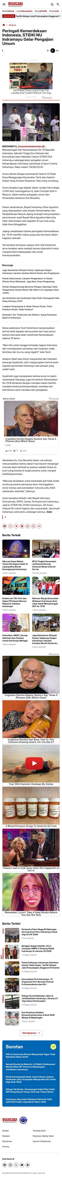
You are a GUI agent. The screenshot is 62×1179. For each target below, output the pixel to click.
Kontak (5, 1130)
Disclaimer (7, 1141)
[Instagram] (10, 1165)
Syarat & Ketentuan (42, 1141)
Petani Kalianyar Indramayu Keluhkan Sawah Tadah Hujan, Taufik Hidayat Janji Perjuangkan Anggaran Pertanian (41, 965)
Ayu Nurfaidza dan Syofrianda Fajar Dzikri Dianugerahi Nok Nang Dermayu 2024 (30, 299)
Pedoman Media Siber (43, 1136)
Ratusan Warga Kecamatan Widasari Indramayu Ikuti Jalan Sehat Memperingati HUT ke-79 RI (45, 602)
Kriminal (3, 999)
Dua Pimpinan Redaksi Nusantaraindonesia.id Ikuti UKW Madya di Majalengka (38, 1015)
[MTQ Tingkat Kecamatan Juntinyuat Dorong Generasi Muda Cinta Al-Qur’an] (46, 549)
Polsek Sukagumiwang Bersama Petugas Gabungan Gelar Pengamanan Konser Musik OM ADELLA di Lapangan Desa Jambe (30, 290)
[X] (10, 526)
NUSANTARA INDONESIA (19, 1173)
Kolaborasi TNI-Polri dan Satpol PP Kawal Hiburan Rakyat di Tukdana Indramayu (14, 602)
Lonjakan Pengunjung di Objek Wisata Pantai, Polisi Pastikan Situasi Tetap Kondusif (27, 308)
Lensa (24, 11)
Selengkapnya (29, 1033)
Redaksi (6, 1136)
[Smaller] (48, 50)
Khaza (54, 11)
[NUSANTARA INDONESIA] (15, 4)
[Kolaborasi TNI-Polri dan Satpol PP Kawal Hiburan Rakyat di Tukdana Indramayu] (16, 586)
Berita (8, 11)
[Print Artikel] (33, 526)
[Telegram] (16, 526)
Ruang (41, 11)
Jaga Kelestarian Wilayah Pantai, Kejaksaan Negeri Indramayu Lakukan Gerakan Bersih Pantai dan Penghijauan (30, 271)
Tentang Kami (39, 1130)
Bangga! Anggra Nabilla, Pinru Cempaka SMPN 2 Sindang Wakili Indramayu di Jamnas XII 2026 (38, 948)
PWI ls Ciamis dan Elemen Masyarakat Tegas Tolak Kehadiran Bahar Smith (30, 1055)
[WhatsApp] (27, 526)
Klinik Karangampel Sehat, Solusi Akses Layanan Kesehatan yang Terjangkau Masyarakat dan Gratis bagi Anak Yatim (31, 1079)
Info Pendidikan (2, 953)
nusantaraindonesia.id (31, 146)
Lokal (3, 931)
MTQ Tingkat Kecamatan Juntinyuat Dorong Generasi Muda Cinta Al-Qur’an (44, 565)
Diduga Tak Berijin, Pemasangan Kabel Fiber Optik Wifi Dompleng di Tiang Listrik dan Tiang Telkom (30, 1090)
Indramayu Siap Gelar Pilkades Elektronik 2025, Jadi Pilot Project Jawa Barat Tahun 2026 (29, 1100)
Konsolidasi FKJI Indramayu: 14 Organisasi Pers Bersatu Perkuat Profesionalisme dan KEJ (37, 982)
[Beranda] (3, 25)
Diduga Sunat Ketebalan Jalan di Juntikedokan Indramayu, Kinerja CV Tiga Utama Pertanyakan (40, 998)
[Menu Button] (4, 4)
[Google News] (27, 1165)
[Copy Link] (39, 526)
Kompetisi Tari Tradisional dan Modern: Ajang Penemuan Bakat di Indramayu (29, 316)
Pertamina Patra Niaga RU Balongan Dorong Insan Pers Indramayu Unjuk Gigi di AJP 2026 (39, 932)
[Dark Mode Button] (52, 4)
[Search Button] (58, 4)
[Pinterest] (22, 526)
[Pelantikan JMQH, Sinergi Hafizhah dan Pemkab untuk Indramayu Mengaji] (16, 623)
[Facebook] (4, 526)
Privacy (5, 1146)
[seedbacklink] (23, 1120)
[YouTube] (22, 1165)
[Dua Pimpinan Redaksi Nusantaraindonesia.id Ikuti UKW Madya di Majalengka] (12, 1018)
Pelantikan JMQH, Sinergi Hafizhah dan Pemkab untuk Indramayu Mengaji (15, 638)
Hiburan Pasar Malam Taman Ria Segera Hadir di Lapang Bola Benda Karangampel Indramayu (15, 565)
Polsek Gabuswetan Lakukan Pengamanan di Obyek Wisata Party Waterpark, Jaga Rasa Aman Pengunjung (28, 280)
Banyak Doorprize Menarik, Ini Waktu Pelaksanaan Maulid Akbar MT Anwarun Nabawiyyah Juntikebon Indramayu (30, 1067)
